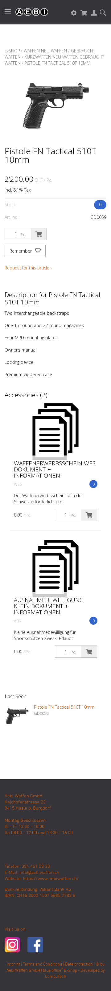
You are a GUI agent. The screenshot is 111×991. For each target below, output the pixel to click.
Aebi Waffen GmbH (23, 970)
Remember (21, 251)
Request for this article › (28, 268)
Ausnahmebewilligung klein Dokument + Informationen (49, 606)
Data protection (79, 964)
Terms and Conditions (42, 964)
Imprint (13, 964)
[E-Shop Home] (29, 12)
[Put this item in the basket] (39, 234)
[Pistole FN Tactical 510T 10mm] (17, 716)
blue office (53, 970)
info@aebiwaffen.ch (39, 872)
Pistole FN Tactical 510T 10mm (57, 63)
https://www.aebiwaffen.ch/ (51, 879)
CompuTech (55, 976)
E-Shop (12, 51)
